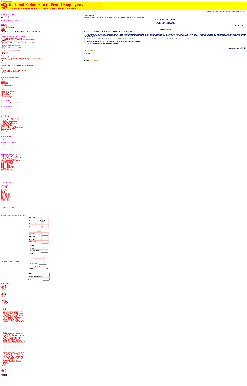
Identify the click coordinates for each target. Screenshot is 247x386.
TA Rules (2, 130)
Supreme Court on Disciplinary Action (8, 149)
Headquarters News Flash (5, 93)
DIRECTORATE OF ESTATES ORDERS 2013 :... (10, 351)
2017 (3, 295)
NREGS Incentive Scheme (5, 97)
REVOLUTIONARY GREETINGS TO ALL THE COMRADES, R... (13, 311)
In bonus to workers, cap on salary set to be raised (10, 71)
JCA (2, 95)
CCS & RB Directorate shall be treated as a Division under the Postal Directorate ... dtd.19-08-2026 (18, 42)
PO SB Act (3, 191)
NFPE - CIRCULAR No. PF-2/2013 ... (10, 334)
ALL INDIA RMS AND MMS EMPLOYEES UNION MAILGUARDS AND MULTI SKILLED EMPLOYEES (21, 58)
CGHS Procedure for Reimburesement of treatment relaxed (11, 157)
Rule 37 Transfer (4, 148)
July (4, 307)
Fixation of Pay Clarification (6, 116)
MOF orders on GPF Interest (6, 173)
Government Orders (4, 92)
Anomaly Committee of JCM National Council (9, 109)
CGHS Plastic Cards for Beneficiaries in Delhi (9, 155)
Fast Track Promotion (5, 145)
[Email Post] (94, 50)
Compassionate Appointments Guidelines (8, 159)
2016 (3, 296)
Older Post (244, 57)
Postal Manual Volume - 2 (5, 198)
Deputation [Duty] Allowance (6, 115)
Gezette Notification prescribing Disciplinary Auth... (11, 355)
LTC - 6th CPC (3, 120)
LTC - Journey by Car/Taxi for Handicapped (9, 121)
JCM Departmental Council (6, 96)
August (4, 306)
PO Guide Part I (4, 190)
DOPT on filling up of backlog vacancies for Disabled (10, 160)
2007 (3, 371)
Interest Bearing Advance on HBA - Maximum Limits (10, 118)
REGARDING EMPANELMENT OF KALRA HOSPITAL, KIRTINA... (14, 344)
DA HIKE (4, 332)
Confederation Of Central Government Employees (11, 45)
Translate (9, 17)
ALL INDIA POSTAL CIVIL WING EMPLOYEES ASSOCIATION (14, 70)
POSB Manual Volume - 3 (5, 195)
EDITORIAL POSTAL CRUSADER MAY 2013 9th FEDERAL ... (13, 314)
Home (165, 57)
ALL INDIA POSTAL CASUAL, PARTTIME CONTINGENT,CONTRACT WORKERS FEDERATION (20, 65)
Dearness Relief (3, 114)
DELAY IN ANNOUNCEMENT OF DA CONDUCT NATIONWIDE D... (14, 333)
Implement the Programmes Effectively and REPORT (11, 56)
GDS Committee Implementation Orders (8, 138)
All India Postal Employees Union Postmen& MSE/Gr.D (12, 38)
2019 (3, 293)
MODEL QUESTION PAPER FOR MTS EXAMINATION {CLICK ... (13, 338)
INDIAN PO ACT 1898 (5, 185)
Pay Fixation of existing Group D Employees (9, 123)
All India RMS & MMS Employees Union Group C (11, 50)
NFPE (8, 25)
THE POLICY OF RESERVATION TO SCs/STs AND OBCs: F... (13, 361)
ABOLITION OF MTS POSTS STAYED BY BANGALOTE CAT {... (13, 313)
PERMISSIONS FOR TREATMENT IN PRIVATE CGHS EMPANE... (13, 321)
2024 (3, 287)
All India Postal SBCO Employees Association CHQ (11, 47)
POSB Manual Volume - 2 (5, 194)
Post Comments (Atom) (94, 60)
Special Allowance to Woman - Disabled (8, 128)
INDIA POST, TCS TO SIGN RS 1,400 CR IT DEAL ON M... (12, 337)
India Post (3, 81)
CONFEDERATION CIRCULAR (8, 336)
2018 (3, 294)
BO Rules (2, 183)
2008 (3, 370)
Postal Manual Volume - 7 (5, 203)
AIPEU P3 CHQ (5, 52)
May (4, 309)
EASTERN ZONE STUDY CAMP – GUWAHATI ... (12, 312)
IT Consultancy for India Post (6, 169)
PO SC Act (3, 192)
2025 (3, 286)
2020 (3, 292)
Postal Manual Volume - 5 (5, 202)
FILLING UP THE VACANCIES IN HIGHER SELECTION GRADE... (14, 331)
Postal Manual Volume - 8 (5, 204)
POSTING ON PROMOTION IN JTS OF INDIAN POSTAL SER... (13, 315)
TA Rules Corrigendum (5, 131)
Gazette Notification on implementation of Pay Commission (11, 102)
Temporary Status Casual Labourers (7, 132)
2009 (3, 369)
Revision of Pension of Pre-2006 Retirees (8, 126)
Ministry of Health (4, 83)
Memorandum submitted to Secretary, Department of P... (11, 360)
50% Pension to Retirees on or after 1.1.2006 (9, 108)
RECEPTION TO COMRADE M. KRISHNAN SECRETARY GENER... (14, 324)
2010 (3, 368)
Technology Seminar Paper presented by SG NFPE (10, 178)
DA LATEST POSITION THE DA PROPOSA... (10, 343)
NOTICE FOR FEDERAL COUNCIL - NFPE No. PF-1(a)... (12, 317)
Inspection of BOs (4, 186)
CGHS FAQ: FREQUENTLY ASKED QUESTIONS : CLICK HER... (13, 357)
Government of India (4, 80)
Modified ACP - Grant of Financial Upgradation (9, 171)
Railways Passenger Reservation (7, 85)
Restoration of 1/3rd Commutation (7, 125)
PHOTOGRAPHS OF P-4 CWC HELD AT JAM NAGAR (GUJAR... (13, 335)
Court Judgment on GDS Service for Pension (9, 91)
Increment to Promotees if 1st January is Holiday (10, 117)
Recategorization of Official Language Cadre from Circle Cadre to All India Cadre (15, 59)
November (5, 302)
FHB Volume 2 (3, 184)
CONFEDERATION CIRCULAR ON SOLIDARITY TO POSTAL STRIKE (15, 63)
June (4, 308)
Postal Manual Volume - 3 (5, 199)
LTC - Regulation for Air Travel (6, 122)
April (4, 310)
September (5, 304)
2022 (3, 289)
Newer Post (86, 57)
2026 (3, 285)
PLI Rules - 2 (3, 189)
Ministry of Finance (4, 82)
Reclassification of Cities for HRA (7, 124)
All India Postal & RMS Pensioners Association (10, 55)
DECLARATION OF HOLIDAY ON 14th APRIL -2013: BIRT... (13, 349)
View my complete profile (5, 33)
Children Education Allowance (6, 113)
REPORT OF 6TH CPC (5, 103)
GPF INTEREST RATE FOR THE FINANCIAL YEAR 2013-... (12, 340)
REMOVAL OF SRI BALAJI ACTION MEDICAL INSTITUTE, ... (13, 353)
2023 (3, 288)
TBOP (2, 150)
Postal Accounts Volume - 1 (6, 196)
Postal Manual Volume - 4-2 (6, 201)
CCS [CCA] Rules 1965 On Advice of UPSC (8, 210)
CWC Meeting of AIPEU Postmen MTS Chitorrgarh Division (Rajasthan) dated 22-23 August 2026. (18, 39)
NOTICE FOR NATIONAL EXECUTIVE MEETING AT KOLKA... (13, 329)
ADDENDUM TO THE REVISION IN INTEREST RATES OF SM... (13, 356)
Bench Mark (3, 144)
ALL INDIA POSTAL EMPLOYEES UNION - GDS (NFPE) (12, 41)
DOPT (2, 79)
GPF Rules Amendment (5, 168)
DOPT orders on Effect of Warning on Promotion (10, 209)
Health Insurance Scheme (5, 94)
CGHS (2, 78)
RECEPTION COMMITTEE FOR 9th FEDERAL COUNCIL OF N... (13, 330)
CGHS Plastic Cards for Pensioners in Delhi (9, 156)
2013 (3, 300)
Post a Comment (86, 56)
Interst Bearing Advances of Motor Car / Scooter (9, 119)
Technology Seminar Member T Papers (8, 177)
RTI (1, 86)
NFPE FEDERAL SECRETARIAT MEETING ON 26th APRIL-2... (13, 342)
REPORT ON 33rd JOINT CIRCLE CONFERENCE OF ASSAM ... (13, 345)
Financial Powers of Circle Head (7, 163)
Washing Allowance (4, 133)
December (4, 301)
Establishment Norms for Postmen (7, 161)
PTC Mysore (3, 84)
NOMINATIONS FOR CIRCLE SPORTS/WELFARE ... (11, 350)
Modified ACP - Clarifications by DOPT (8, 170)
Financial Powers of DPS (5, 164)
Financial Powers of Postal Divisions (7, 166)
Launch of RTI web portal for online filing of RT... (10, 323)
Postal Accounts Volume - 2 (6, 197)
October (4, 303)
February (4, 363)
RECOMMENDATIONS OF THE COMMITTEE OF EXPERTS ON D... (14, 341)
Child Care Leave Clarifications (7, 112)
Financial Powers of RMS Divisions (7, 167)
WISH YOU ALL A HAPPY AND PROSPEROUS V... (11, 339)
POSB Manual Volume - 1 (5, 193)
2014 (3, 299)
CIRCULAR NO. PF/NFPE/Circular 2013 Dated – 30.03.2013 (12, 358)
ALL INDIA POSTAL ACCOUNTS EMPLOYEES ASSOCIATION (14, 62)
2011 (3, 366)
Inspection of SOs (4, 188)
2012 (3, 365)
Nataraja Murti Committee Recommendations (9, 139)
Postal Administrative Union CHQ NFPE (9, 68)
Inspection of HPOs (4, 187)
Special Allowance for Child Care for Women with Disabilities (12, 127)
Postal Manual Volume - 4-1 (6, 200)
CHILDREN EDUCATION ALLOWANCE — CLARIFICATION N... (13, 320)
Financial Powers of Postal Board (7, 165)
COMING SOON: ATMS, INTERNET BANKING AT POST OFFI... (13, 354)
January (4, 364)
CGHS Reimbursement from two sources (8, 158)
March (4, 362)
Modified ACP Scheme (5, 172)
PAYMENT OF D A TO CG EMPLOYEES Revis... (10, 319)
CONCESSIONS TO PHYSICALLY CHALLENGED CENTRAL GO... (14, 352)
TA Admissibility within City (6, 129)
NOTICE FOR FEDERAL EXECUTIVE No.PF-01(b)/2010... (12, 318)
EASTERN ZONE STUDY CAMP (8, 359)
